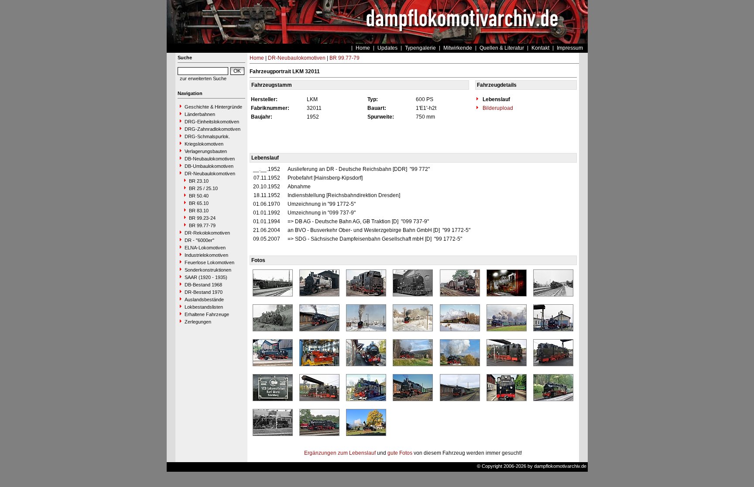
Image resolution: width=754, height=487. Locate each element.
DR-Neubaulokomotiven (210, 173)
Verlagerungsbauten (206, 151)
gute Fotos (399, 453)
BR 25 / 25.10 (203, 188)
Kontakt (540, 48)
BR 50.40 (199, 195)
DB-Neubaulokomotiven (210, 158)
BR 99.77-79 (202, 225)
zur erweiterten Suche (203, 78)
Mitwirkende (457, 48)
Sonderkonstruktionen (208, 269)
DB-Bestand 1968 (203, 284)
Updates (387, 48)
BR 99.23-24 (202, 218)
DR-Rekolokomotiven (207, 232)
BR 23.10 (199, 181)
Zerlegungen (198, 321)
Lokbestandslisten (204, 307)
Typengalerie (420, 48)
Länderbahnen (200, 114)
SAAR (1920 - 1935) (206, 277)
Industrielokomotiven (206, 255)
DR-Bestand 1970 (204, 292)
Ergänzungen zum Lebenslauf (340, 453)
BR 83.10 (199, 210)
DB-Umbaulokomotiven (209, 166)
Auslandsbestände (204, 299)
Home (363, 48)
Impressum (570, 48)
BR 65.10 (199, 203)
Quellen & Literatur (502, 48)
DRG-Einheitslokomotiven (212, 121)
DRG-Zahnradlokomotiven (212, 129)
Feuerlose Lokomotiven (209, 262)
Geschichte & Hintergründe (213, 106)
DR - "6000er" (199, 240)
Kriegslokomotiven (204, 143)
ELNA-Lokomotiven (205, 247)
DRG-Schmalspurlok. (207, 136)
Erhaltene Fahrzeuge (207, 314)
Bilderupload (497, 108)
